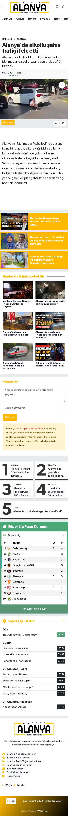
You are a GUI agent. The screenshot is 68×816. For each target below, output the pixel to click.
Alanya (7, 18)
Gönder (10, 417)
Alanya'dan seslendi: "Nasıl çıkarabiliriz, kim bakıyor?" (48, 335)
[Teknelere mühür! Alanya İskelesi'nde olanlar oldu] (50, 352)
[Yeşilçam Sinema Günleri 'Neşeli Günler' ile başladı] (18, 290)
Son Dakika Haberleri (18, 772)
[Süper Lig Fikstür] (63, 621)
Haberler (7, 39)
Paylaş (9, 122)
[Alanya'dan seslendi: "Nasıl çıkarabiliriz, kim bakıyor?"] (50, 321)
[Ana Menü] (3, 7)
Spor (57, 18)
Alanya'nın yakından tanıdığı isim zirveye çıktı (55, 472)
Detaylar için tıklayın (34, 609)
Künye (8, 785)
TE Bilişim (42, 811)
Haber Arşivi (13, 776)
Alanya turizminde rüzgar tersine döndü (37, 511)
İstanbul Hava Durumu (18, 757)
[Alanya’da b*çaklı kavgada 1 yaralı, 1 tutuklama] (18, 352)
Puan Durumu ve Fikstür (19, 765)
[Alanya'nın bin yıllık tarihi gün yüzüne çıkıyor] (50, 290)
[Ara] (57, 7)
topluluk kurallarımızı (33, 428)
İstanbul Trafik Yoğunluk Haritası (24, 761)
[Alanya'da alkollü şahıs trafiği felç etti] (34, 99)
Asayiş (20, 18)
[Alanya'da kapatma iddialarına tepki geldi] (18, 321)
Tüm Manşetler (15, 768)
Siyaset (45, 18)
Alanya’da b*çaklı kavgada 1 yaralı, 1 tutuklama (13, 366)
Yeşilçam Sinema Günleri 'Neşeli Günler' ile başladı (17, 304)
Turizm (17, 508)
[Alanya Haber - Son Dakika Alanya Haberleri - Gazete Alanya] (29, 7)
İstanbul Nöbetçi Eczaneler (21, 754)
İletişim (21, 785)
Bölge (32, 18)
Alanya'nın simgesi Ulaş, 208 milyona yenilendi (21, 492)
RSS (12, 801)
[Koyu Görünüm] (63, 7)
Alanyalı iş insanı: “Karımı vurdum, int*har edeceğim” (21, 472)
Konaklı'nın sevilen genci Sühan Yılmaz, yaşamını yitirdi (57, 492)
